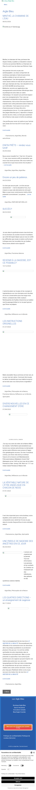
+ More (6, 692)
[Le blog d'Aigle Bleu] (8, 1)
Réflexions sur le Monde (19, 314)
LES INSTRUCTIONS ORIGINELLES (12, 322)
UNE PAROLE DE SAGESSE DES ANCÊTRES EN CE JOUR (18, 542)
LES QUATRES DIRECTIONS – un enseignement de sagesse (17, 598)
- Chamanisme (9, 136)
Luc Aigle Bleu (18, 699)
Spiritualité (6, 397)
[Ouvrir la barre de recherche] (34, 2)
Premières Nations (18, 253)
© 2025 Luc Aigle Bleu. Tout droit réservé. (18, 746)
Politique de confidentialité (12, 736)
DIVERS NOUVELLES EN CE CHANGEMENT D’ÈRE (16, 404)
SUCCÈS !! (7, 209)
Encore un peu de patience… (15, 177)
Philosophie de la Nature (20, 391)
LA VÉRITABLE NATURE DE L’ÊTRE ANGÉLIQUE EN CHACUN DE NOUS (16, 485)
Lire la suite (6, 130)
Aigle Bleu (18, 136)
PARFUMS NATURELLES (19, 202)
